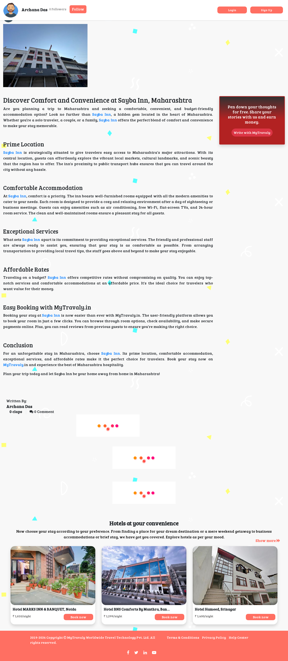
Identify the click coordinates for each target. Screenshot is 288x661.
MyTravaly (13, 364)
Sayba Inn (101, 114)
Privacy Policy (214, 637)
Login (232, 10)
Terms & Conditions (183, 637)
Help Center (238, 637)
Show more (266, 540)
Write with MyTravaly (252, 132)
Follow (78, 9)
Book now (78, 617)
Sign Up (266, 10)
